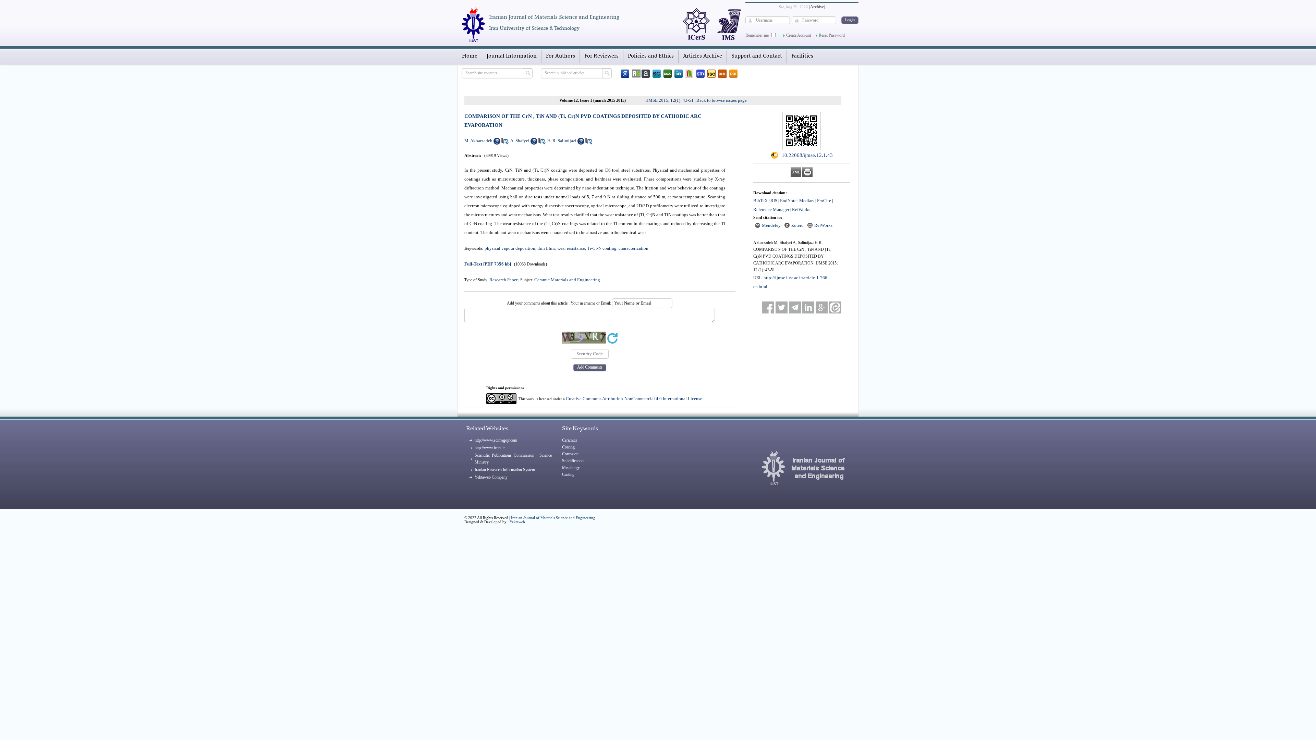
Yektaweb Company (491, 477)
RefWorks (801, 209)
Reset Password (832, 35)
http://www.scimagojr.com (496, 440)
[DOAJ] (667, 74)
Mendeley (771, 225)
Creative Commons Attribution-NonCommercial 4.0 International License (634, 398)
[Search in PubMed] (504, 143)
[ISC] (711, 74)
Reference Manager (771, 209)
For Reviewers (601, 56)
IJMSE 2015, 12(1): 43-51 (669, 100)
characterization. (634, 248)
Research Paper (503, 279)
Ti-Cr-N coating (602, 248)
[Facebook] (768, 307)
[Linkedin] (678, 74)
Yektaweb (517, 522)
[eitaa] (835, 307)
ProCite (824, 200)
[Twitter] (782, 307)
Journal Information (512, 56)
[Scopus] (657, 74)
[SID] (700, 74)
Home (469, 56)
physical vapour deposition (510, 248)
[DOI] (733, 74)
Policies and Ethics (651, 56)
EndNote (788, 200)
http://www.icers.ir (490, 447)
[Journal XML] (722, 74)
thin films (546, 248)
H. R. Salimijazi (561, 140)
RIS (773, 200)
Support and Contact (756, 56)
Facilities (802, 56)
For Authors (560, 56)
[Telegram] (795, 307)
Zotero (797, 225)
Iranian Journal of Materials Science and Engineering (553, 518)
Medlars (806, 200)
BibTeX (760, 200)
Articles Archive (702, 56)
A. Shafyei (519, 140)
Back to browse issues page (721, 100)
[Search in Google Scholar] (497, 143)
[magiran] (689, 74)
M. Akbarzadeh (478, 140)
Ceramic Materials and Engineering (567, 279)
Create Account (798, 35)
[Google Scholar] (625, 74)
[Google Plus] (822, 307)
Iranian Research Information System (505, 469)
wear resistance (571, 248)
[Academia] (646, 74)
